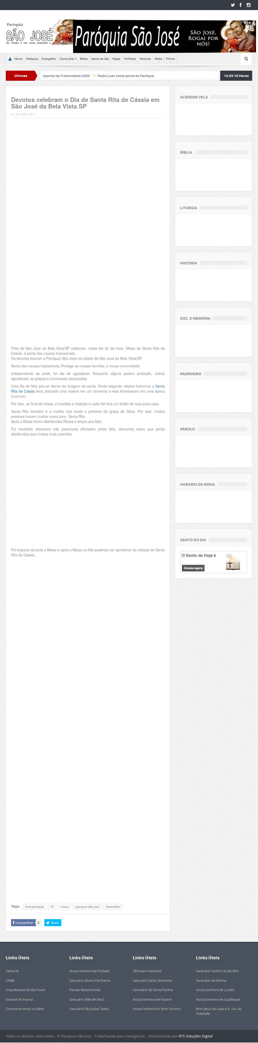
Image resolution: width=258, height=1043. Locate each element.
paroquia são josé (87, 907)
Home (18, 59)
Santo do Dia (100, 59)
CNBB (10, 980)
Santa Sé (12, 971)
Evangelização (34, 907)
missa (64, 907)
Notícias (145, 59)
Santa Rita (113, 907)
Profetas (130, 59)
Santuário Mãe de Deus (86, 999)
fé (52, 907)
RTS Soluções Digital (196, 1036)
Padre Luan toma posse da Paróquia (102, 76)
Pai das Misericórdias (85, 989)
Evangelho (49, 59)
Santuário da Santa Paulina (153, 989)
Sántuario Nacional (147, 971)
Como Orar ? (68, 59)
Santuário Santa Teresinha (152, 980)
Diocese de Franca (19, 999)
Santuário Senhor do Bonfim (217, 971)
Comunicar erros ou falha (25, 1008)
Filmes (170, 59)
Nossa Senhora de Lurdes (215, 989)
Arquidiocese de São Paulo (25, 989)
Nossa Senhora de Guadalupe (218, 999)
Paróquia (32, 59)
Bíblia (83, 59)
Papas (116, 59)
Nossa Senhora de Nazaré (152, 999)
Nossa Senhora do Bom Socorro (157, 1008)
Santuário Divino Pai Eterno (89, 980)
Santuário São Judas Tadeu (89, 1008)
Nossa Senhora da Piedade (89, 971)
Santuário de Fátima (211, 980)
